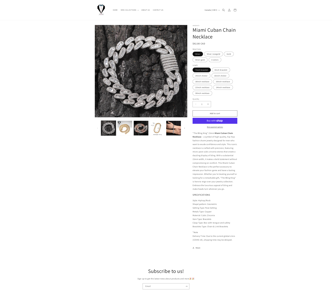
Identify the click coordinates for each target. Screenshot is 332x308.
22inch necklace (202, 87)
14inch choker (201, 76)
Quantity (196, 99)
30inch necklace (202, 93)
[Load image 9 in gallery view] (173, 128)
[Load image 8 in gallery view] (157, 128)
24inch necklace (223, 87)
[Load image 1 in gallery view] (108, 128)
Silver (197, 54)
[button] (129, 10)
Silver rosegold (213, 54)
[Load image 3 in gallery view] (141, 128)
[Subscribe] (186, 286)
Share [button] (198, 248)
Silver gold (200, 60)
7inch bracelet (201, 70)
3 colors (215, 60)
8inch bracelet (221, 70)
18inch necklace (202, 81)
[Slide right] (184, 128)
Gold (229, 54)
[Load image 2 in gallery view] (124, 128)
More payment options (215, 127)
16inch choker (220, 76)
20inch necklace (223, 81)
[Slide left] (97, 128)
